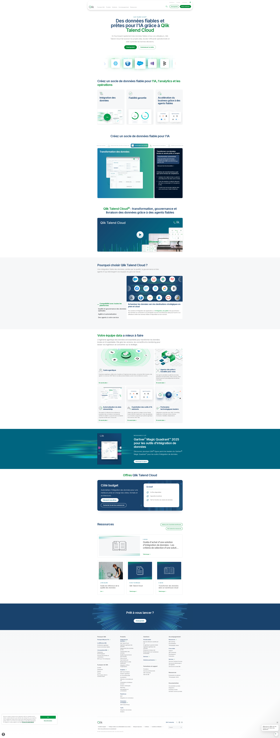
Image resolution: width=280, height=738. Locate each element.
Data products (123, 658)
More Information (48, 720)
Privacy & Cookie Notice (28, 722)
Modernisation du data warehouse (125, 662)
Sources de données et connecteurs (103, 656)
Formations (146, 669)
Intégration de (124, 640)
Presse (99, 673)
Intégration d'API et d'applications (124, 665)
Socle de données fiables (103, 647)
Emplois (99, 671)
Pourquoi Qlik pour (103, 639)
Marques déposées (137, 726)
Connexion (184, 2)
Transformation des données (125, 652)
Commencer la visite (147, 47)
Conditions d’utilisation (157, 726)
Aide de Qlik (146, 674)
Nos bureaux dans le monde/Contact (102, 675)
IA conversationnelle (125, 675)
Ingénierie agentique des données (126, 645)
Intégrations (171, 687)
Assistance (171, 2)
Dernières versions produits (175, 691)
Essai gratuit (174, 6)
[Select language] (190, 2)
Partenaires (100, 669)
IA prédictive (123, 677)
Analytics (122, 711)
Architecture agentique (102, 645)
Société (178, 2)
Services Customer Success (175, 661)
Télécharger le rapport (141, 461)
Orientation (123, 701)
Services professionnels (149, 670)
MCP (121, 696)
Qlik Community (147, 672)
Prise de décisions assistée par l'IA (150, 642)
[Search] (167, 6)
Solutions (114, 7)
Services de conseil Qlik (174, 666)
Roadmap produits (173, 689)
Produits (108, 7)
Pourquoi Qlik (101, 7)
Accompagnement (124, 7)
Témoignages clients (174, 645)
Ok (48, 717)
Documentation (172, 643)
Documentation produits (174, 686)
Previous (86, 63)
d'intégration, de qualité (161, 311)
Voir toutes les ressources (174, 528)
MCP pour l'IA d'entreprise (103, 658)
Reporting (122, 687)
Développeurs (172, 654)
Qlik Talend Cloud (124, 643)
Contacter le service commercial (113, 505)
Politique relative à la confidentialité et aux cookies (120, 726)
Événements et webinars (175, 675)
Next (193, 63)
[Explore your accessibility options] (3, 734)
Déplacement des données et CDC (126, 649)
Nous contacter (185, 6)
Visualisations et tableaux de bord (126, 683)
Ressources (133, 7)
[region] (29, 719)
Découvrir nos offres (109, 500)
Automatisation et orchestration (124, 690)
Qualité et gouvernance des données (126, 655)
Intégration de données (126, 710)
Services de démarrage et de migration (175, 664)
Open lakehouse (124, 660)
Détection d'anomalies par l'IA (126, 680)
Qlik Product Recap (125, 704)
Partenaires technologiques (101, 653)
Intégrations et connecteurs (126, 698)
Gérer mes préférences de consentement (107, 728)
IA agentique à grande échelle (150, 645)
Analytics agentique (125, 673)
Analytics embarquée (125, 685)
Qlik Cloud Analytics (125, 671)
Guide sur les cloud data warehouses (171, 524)
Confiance (147, 726)
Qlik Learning (172, 641)
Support (171, 650)
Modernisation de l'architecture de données (150, 652)
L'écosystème (102, 650)
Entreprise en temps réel (149, 650)
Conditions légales (102, 726)
